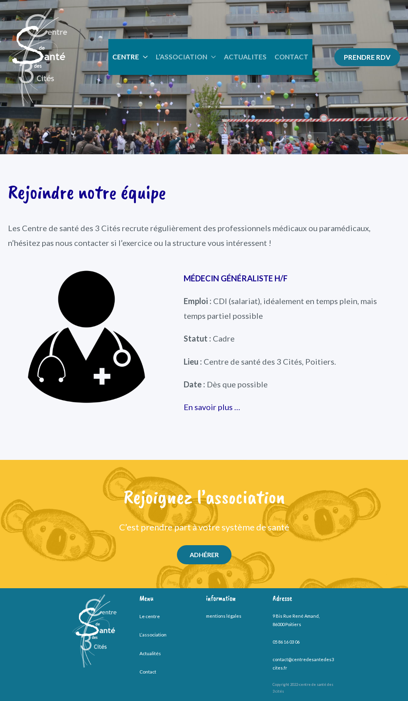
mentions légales (223, 616)
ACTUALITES (245, 57)
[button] (367, 57)
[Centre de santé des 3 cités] (37, 56)
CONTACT (291, 57)
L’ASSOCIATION (181, 57)
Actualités (150, 653)
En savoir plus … (212, 407)
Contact (147, 672)
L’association (153, 635)
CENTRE (125, 57)
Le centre (149, 616)
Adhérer (204, 554)
